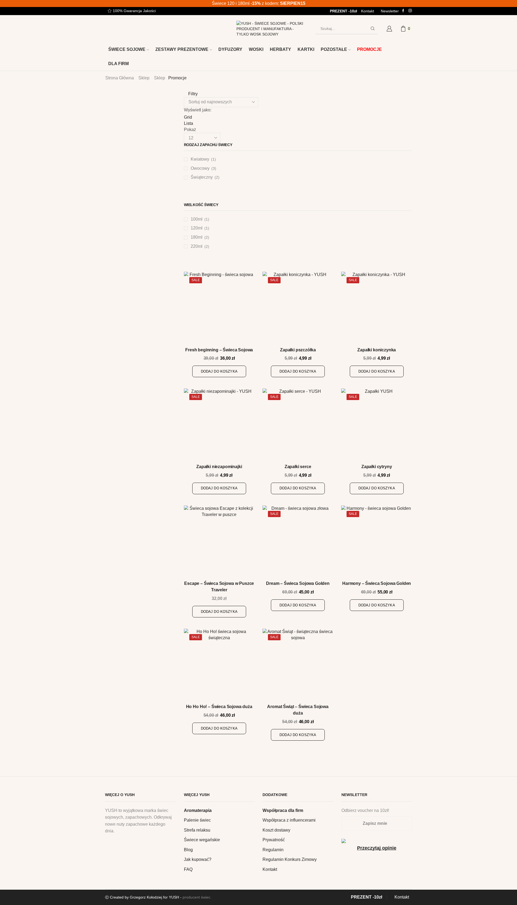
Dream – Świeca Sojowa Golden (298, 583)
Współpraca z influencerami (289, 820)
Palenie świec (197, 820)
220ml (196, 246)
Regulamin (273, 849)
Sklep (143, 78)
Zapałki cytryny (376, 466)
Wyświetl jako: (197, 110)
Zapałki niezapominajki (219, 466)
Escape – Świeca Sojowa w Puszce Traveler (219, 586)
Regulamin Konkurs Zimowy (290, 859)
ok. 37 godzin (361, 185)
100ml (196, 219)
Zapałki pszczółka (298, 350)
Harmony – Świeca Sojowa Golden (376, 583)
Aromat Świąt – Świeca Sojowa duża (298, 709)
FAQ (188, 869)
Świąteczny (202, 177)
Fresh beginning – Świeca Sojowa (219, 350)
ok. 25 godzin (361, 176)
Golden (355, 374)
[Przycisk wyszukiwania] (372, 28)
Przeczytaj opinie (376, 848)
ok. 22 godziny (362, 167)
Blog (188, 849)
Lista (188, 123)
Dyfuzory (230, 49)
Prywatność (274, 839)
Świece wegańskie (202, 839)
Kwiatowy (200, 159)
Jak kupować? (197, 859)
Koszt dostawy (276, 830)
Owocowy (200, 168)
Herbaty (280, 49)
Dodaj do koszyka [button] (219, 371)
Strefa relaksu (197, 830)
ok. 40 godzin (361, 194)
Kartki (306, 49)
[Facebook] (403, 11)
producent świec (196, 897)
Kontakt (367, 11)
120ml (196, 228)
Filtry (192, 93)
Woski (256, 49)
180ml (196, 237)
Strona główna (119, 78)
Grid (188, 117)
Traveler (356, 383)
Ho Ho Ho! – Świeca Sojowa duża (219, 706)
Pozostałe (334, 49)
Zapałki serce (298, 466)
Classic (355, 365)
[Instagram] (410, 11)
